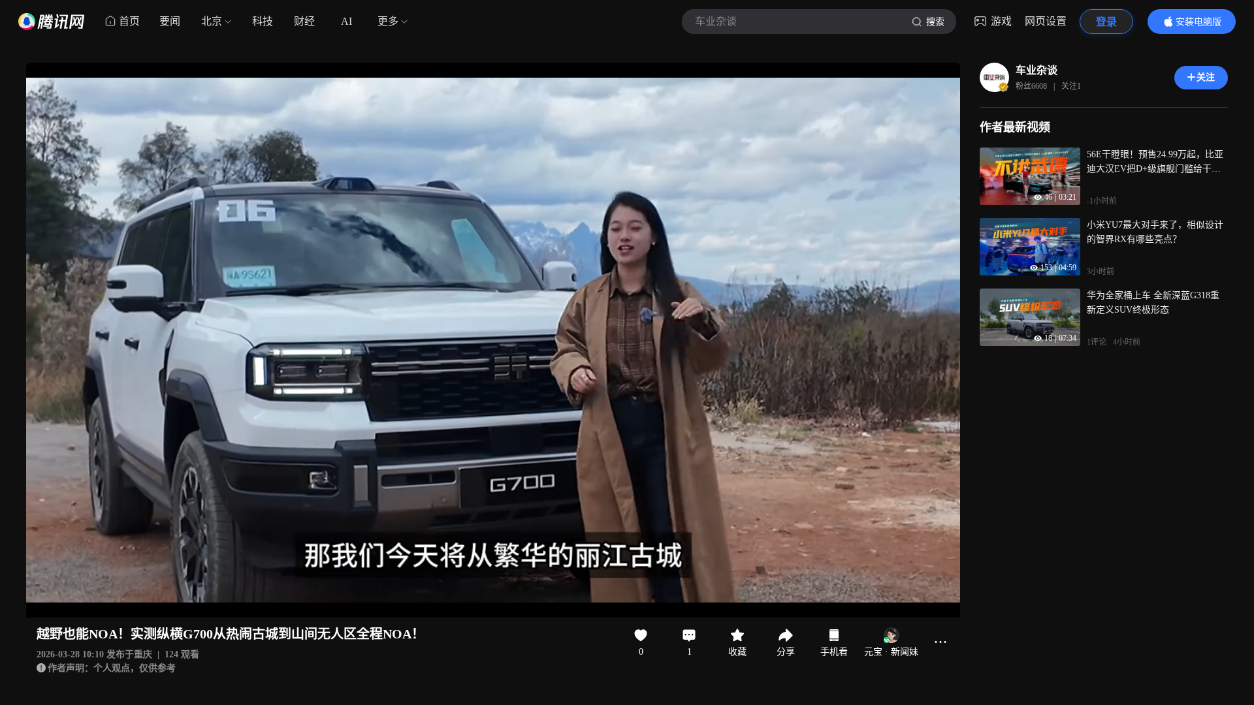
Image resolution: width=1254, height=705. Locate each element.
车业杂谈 (1036, 70)
